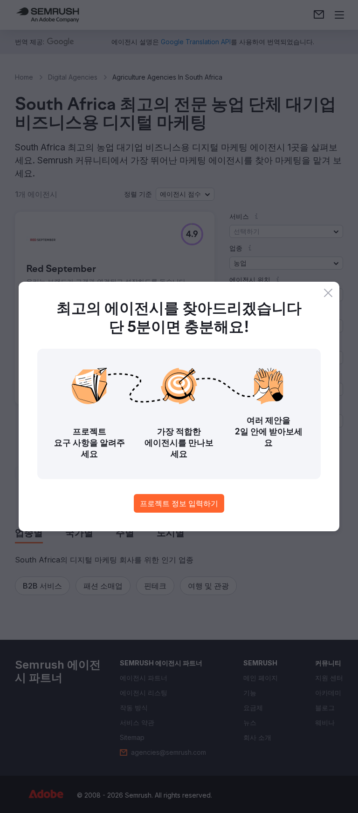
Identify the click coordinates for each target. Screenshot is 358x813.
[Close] (328, 293)
